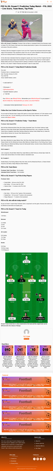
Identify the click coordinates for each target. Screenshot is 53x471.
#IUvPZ (5, 100)
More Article (26, 338)
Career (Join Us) (40, 443)
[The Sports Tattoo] (4, 1)
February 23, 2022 (27, 105)
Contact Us (13, 458)
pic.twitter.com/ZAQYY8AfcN (31, 100)
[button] (47, 1)
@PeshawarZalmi (9, 89)
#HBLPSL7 (10, 100)
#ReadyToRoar (17, 98)
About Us (38, 441)
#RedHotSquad (35, 98)
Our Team (38, 448)
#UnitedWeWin (18, 100)
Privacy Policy (14, 463)
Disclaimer (13, 461)
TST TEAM (22, 12)
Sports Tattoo (11, 117)
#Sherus (8, 98)
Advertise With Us (40, 446)
